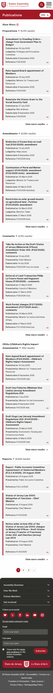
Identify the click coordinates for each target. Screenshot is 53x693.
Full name (6, 638)
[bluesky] (5, 615)
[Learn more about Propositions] (19, 30)
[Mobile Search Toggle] (41, 5)
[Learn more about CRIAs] (20, 347)
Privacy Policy (16, 685)
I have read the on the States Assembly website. (16, 653)
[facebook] (20, 615)
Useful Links (26, 678)
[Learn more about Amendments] (19, 133)
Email (4, 627)
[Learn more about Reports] (13, 458)
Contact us (44, 674)
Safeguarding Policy (34, 685)
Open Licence (37, 681)
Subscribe (40, 651)
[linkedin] (27, 615)
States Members (12, 596)
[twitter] (12, 615)
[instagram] (42, 615)
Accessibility (32, 674)
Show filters (8, 25)
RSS (43, 15)
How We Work (10, 590)
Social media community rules (15, 621)
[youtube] (34, 615)
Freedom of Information (18, 681)
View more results (35, 124)
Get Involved (10, 602)
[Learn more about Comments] (16, 236)
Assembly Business (14, 585)
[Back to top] (49, 689)
